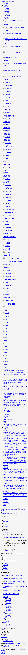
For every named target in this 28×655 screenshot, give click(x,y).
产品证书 (8, 625)
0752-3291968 (4, 635)
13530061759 (4, 628)
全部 (4, 520)
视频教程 (8, 598)
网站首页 (5, 4)
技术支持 (8, 600)
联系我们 (5, 618)
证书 (4, 622)
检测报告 (5, 526)
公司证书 (8, 624)
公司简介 (8, 613)
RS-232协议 (6, 523)
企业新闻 (8, 601)
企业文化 (8, 616)
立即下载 (5, 551)
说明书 (5, 525)
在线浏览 (10, 551)
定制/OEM (8, 621)
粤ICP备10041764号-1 (8, 645)
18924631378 (4, 637)
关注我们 (8, 619)
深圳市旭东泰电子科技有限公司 (14, 643)
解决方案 (8, 603)
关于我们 (5, 612)
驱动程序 (5, 522)
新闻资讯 (5, 597)
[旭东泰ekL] (14, 1)
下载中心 (5, 532)
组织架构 (8, 615)
